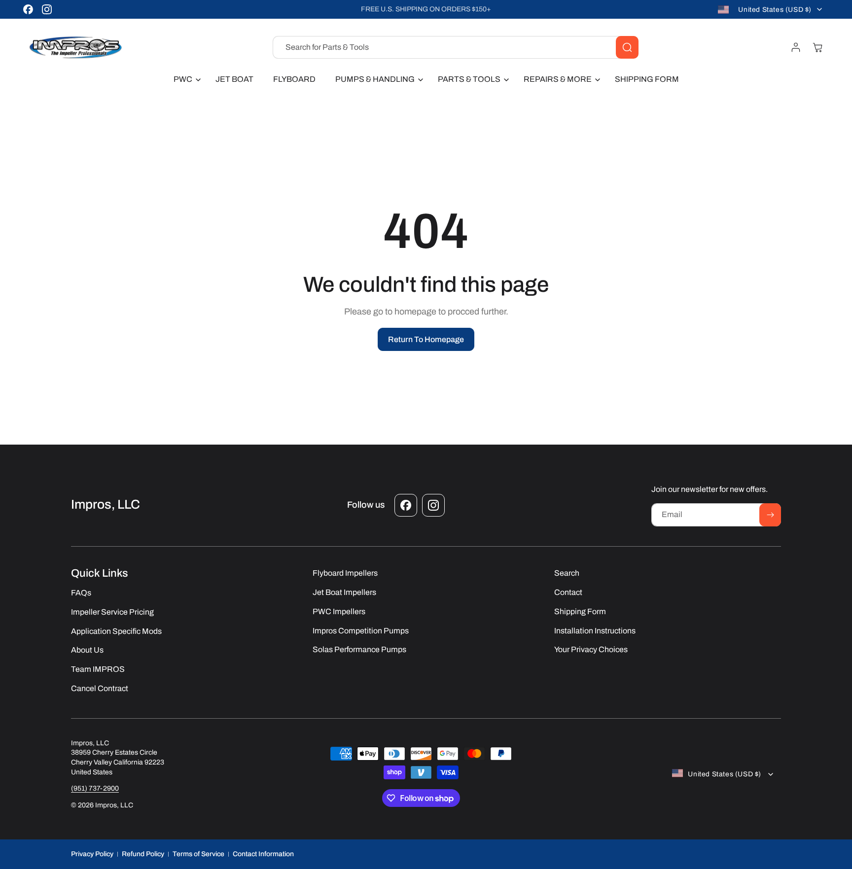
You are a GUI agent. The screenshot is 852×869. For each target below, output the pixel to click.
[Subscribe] (770, 514)
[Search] (627, 47)
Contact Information (263, 854)
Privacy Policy (92, 854)
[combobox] (455, 47)
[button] (185, 80)
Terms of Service (198, 854)
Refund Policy (143, 854)
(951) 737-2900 (95, 788)
